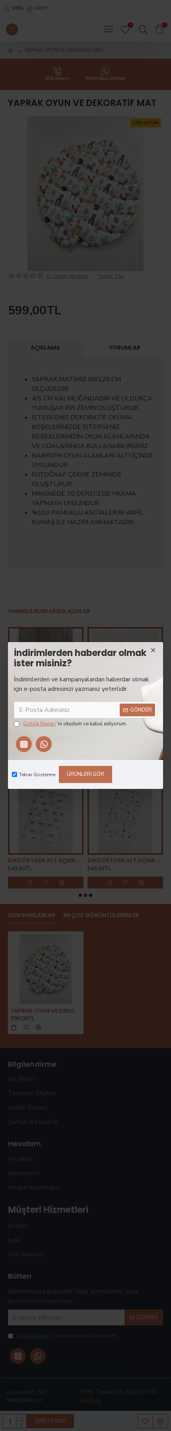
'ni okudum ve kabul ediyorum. (75, 723)
